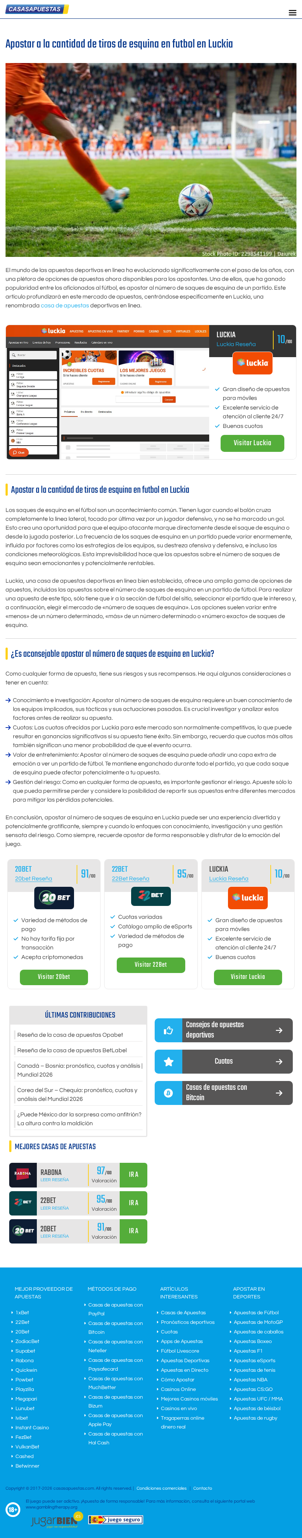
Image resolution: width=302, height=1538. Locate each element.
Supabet (25, 1351)
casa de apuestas (65, 305)
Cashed (24, 1456)
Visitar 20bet (54, 977)
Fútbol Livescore (180, 1351)
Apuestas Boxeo (253, 1341)
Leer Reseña (55, 1180)
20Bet (22, 1332)
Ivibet (21, 1418)
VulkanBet (27, 1447)
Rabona (24, 1360)
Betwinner (27, 1466)
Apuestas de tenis (254, 1370)
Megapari (26, 1399)
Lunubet (25, 1408)
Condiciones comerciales (162, 1488)
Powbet (24, 1379)
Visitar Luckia (252, 443)
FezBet (23, 1437)
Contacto (202, 1488)
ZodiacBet (27, 1341)
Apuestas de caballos (259, 1332)
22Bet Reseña (131, 879)
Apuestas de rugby (255, 1418)
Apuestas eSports (254, 1360)
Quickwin (26, 1370)
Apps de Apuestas (182, 1341)
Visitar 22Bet (151, 965)
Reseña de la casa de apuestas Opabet (70, 1035)
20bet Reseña (33, 879)
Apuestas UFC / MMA (258, 1399)
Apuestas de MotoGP (258, 1322)
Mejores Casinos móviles (189, 1399)
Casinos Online (178, 1389)
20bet (23, 869)
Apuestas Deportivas (185, 1360)
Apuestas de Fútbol (256, 1312)
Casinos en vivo (179, 1408)
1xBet (22, 1312)
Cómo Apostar (177, 1379)
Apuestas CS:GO (253, 1389)
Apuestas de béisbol (257, 1408)
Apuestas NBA (250, 1379)
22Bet (120, 869)
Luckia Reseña (236, 344)
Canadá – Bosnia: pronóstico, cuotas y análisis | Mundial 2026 (80, 1070)
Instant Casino (32, 1427)
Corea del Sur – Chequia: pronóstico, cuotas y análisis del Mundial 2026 (77, 1094)
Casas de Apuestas (183, 1312)
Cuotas (169, 1332)
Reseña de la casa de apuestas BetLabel (72, 1050)
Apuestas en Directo (184, 1370)
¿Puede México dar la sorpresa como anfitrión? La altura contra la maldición (79, 1119)
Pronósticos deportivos (188, 1322)
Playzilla (24, 1389)
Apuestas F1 (248, 1351)
